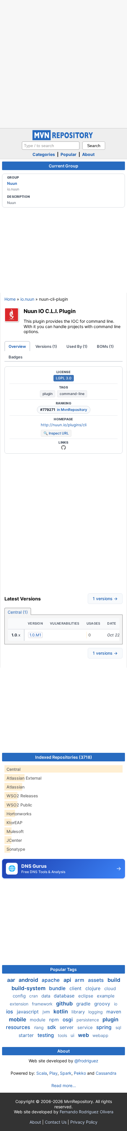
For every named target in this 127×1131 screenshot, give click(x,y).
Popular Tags (63, 969)
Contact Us (55, 1122)
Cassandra (106, 1073)
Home (10, 299)
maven (113, 1012)
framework (43, 1003)
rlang (39, 1027)
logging (96, 1011)
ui (73, 1035)
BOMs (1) (105, 346)
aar (11, 980)
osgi (68, 1020)
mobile (18, 1019)
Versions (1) (46, 346)
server (67, 1027)
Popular (68, 154)
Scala (41, 1073)
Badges (15, 357)
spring (104, 1027)
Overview (17, 346)
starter (27, 1035)
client (76, 988)
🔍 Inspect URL (56, 433)
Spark (65, 1073)
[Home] (63, 138)
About (88, 154)
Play (53, 1073)
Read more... (63, 1085)
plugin (48, 393)
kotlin (61, 1011)
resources (19, 1027)
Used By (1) (76, 346)
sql (118, 1027)
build (114, 980)
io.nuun (27, 299)
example (106, 996)
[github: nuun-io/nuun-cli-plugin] (63, 447)
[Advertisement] (63, 63)
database (65, 996)
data (46, 996)
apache (51, 980)
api (68, 980)
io (115, 1003)
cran (34, 995)
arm (80, 980)
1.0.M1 (35, 635)
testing (47, 1035)
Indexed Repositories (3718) (63, 757)
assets (96, 980)
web (84, 1035)
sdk (52, 1027)
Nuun (12, 183)
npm (54, 1020)
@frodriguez (86, 1060)
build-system (29, 988)
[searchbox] (50, 145)
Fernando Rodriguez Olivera (86, 1111)
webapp (100, 1035)
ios (10, 1012)
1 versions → (105, 598)
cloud (110, 988)
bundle (58, 988)
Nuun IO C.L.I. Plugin (50, 311)
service (85, 1027)
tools (63, 1035)
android (29, 980)
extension (20, 1003)
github (65, 1003)
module (38, 1020)
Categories (43, 154)
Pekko (80, 1073)
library (78, 1012)
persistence (88, 1019)
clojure (93, 988)
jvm (47, 1012)
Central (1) (18, 612)
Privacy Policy (83, 1122)
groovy (103, 1004)
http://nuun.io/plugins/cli (64, 424)
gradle (84, 1004)
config (20, 996)
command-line (72, 393)
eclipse (86, 996)
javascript (28, 1012)
